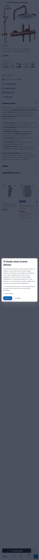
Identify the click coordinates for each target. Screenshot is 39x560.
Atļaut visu (8, 298)
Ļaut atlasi (17, 298)
